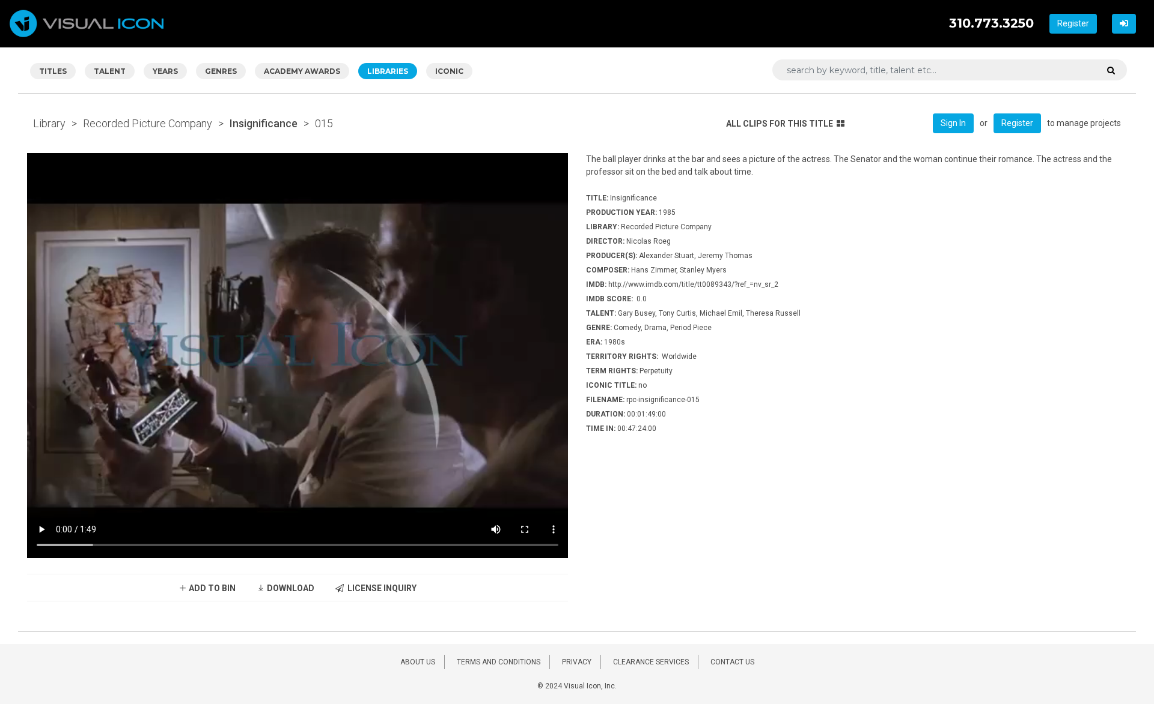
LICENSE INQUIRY (380, 588)
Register (1073, 23)
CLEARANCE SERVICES (651, 662)
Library (49, 123)
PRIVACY (576, 662)
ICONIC (449, 71)
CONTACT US (732, 662)
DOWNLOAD (289, 588)
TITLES (53, 71)
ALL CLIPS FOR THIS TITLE (779, 123)
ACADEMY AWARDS (302, 71)
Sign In (953, 123)
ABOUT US (417, 662)
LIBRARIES (387, 71)
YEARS (165, 71)
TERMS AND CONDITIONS (498, 662)
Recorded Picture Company (147, 123)
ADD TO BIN (211, 588)
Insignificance (264, 123)
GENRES (221, 71)
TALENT (110, 71)
